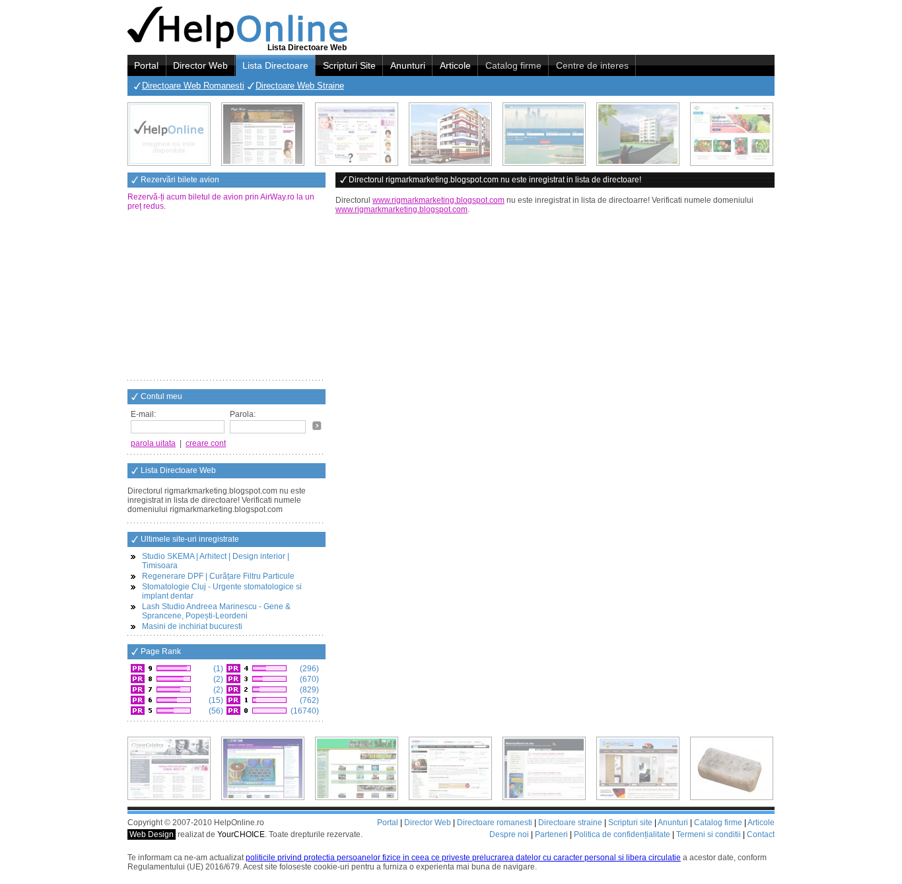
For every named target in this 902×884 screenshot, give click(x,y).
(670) (308, 679)
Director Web (200, 65)
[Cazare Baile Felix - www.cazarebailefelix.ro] (356, 768)
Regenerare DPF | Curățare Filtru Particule (218, 576)
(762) (308, 700)
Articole (455, 65)
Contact (761, 834)
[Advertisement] (226, 296)
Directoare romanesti (494, 822)
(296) (308, 668)
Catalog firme (513, 65)
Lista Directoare (275, 65)
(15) (215, 700)
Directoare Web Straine (300, 86)
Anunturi (407, 65)
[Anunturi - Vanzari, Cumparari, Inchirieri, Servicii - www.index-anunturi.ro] (450, 768)
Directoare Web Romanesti (193, 86)
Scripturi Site (349, 65)
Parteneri (551, 834)
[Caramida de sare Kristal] (731, 768)
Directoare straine (570, 822)
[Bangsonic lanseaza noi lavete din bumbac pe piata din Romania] (169, 134)
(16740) (304, 711)
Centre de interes (592, 65)
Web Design (151, 834)
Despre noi (509, 834)
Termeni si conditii (708, 834)
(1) (217, 668)
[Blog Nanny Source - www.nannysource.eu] (544, 768)
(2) (217, 679)
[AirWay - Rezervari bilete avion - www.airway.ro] (544, 134)
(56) (215, 711)
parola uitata (153, 443)
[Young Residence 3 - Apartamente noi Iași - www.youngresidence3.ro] (637, 134)
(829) (308, 689)
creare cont (206, 443)
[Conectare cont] (317, 425)
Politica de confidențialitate (622, 834)
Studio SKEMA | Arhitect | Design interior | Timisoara (215, 561)
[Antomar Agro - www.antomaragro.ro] (731, 134)
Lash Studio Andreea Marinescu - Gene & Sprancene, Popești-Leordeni (216, 611)
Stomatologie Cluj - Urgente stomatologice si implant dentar (222, 591)
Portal (146, 65)
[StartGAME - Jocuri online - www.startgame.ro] (262, 768)
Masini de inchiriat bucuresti (192, 626)
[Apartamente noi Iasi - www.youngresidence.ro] (450, 134)
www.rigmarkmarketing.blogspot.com (438, 200)
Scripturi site (630, 822)
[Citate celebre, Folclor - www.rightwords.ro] (262, 134)
